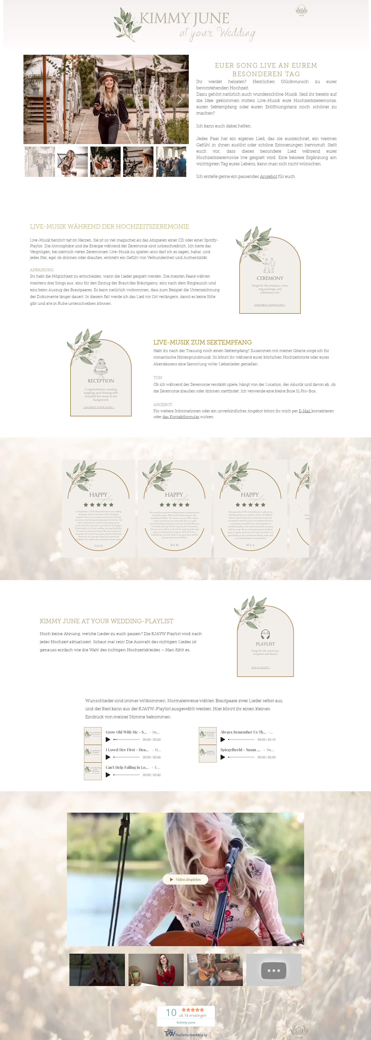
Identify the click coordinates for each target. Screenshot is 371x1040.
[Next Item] (180, 99)
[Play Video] (97, 970)
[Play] (108, 739)
